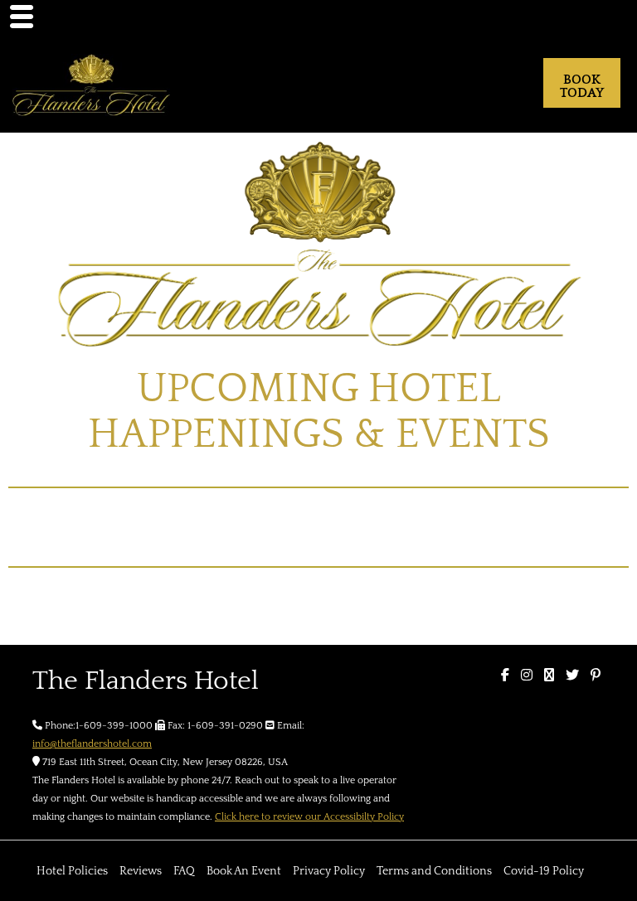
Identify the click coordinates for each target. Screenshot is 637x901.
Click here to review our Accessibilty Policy (309, 816)
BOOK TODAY (582, 86)
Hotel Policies (72, 871)
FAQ (184, 871)
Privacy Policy (329, 871)
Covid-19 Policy (543, 871)
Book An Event (244, 871)
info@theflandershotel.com (92, 744)
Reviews (140, 871)
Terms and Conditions (434, 871)
